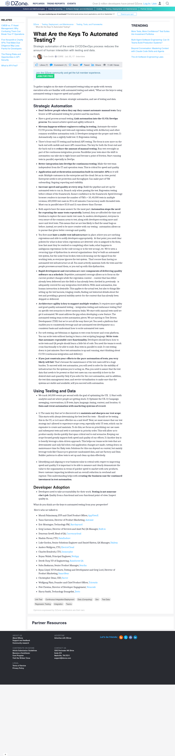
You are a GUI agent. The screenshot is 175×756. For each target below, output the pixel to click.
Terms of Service (19, 665)
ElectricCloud (67, 547)
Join (154, 3)
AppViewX (93, 515)
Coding (99, 9)
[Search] (167, 3)
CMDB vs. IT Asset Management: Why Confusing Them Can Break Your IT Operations (12, 30)
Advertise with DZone (62, 638)
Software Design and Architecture (79, 9)
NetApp (75, 556)
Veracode (91, 587)
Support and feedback (21, 640)
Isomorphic (67, 551)
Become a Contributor (21, 653)
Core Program (18, 655)
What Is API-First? (9, 65)
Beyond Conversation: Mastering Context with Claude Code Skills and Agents (150, 50)
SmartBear (63, 573)
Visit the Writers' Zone (21, 658)
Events (71, 3)
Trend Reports (56, 3)
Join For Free (45, 76)
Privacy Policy (18, 668)
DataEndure (64, 538)
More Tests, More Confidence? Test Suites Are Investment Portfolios (150, 33)
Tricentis (93, 582)
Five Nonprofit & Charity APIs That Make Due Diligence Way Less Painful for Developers (12, 44)
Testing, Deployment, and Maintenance (121, 9)
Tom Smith (48, 56)
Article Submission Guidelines (25, 650)
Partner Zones (146, 9)
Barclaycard (76, 524)
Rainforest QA (76, 560)
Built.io (102, 529)
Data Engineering (55, 9)
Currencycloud (74, 533)
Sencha (83, 565)
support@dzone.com (62, 658)
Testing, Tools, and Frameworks (89, 24)
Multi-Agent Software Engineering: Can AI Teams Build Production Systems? (150, 41)
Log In (146, 3)
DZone (36, 24)
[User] (160, 4)
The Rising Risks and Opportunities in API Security (11, 57)
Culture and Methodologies (34, 9)
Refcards (39, 3)
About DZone (18, 638)
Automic (89, 520)
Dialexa (114, 542)
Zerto (77, 591)
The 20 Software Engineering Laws (147, 56)
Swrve (65, 578)
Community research (21, 643)
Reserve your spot (127, 14)
